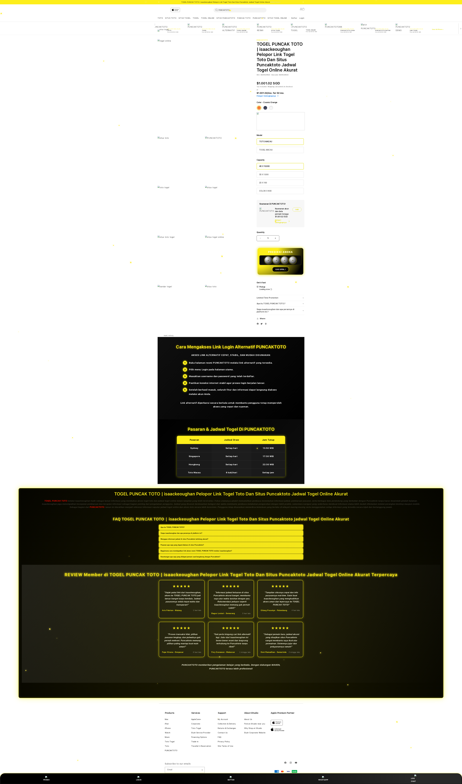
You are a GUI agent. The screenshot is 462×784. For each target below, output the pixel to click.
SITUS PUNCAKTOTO (225, 18)
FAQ (219, 737)
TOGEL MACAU (266, 150)
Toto (167, 746)
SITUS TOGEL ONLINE (277, 18)
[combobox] (240, 10)
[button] (160, 18)
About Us (248, 719)
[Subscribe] (202, 770)
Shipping (271, 87)
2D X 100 (263, 183)
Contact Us (223, 733)
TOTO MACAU (265, 141)
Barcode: (275, 75)
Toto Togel (170, 742)
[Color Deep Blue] (265, 108)
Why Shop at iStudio (253, 728)
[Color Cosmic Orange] (259, 107)
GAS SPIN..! (280, 269)
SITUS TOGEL (185, 18)
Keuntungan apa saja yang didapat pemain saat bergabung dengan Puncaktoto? (190, 557)
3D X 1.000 (264, 174)
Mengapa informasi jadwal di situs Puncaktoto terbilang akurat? (184, 539)
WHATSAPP (323, 780)
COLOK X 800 (265, 191)
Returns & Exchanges (227, 728)
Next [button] (303, 2)
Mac (166, 719)
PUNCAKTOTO (259, 18)
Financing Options (199, 737)
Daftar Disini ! (275, 2)
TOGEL (196, 18)
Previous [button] (159, 2)
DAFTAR (231, 780)
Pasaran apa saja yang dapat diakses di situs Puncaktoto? (182, 545)
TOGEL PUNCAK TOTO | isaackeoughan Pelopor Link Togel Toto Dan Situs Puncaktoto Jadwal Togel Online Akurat (231, 2)
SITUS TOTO (170, 18)
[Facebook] (258, 324)
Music (167, 737)
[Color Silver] (271, 108)
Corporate (195, 724)
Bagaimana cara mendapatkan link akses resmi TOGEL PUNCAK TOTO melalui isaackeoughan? (196, 551)
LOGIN (138, 780)
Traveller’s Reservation (201, 746)
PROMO (46, 780)
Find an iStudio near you (254, 724)
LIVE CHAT (413, 779)
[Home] (200, 20)
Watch (167, 733)
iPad (166, 724)
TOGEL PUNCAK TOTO (55, 501)
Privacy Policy (224, 742)
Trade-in (195, 742)
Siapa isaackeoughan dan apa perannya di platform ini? (181, 533)
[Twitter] (262, 324)
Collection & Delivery (227, 724)
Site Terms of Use (225, 746)
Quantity (261, 232)
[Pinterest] (266, 324)
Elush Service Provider (200, 733)
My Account (223, 719)
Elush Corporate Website (255, 733)
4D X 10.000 (264, 166)
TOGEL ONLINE (207, 18)
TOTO (160, 18)
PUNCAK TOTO (244, 18)
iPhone (168, 728)
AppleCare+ (196, 719)
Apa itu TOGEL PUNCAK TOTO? (173, 527)
